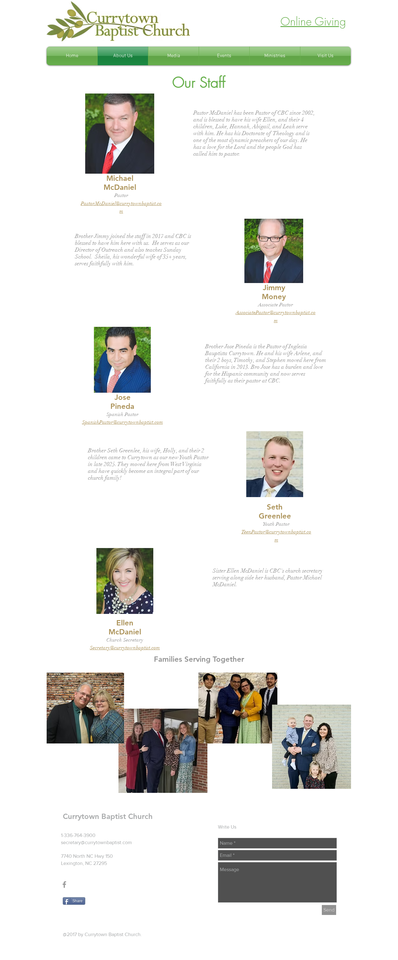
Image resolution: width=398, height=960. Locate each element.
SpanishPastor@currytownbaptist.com (122, 422)
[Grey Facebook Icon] (64, 884)
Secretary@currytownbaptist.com (125, 648)
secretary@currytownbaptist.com (96, 842)
